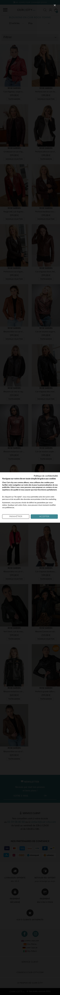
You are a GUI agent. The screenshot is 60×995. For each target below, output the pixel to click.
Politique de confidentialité (46, 476)
